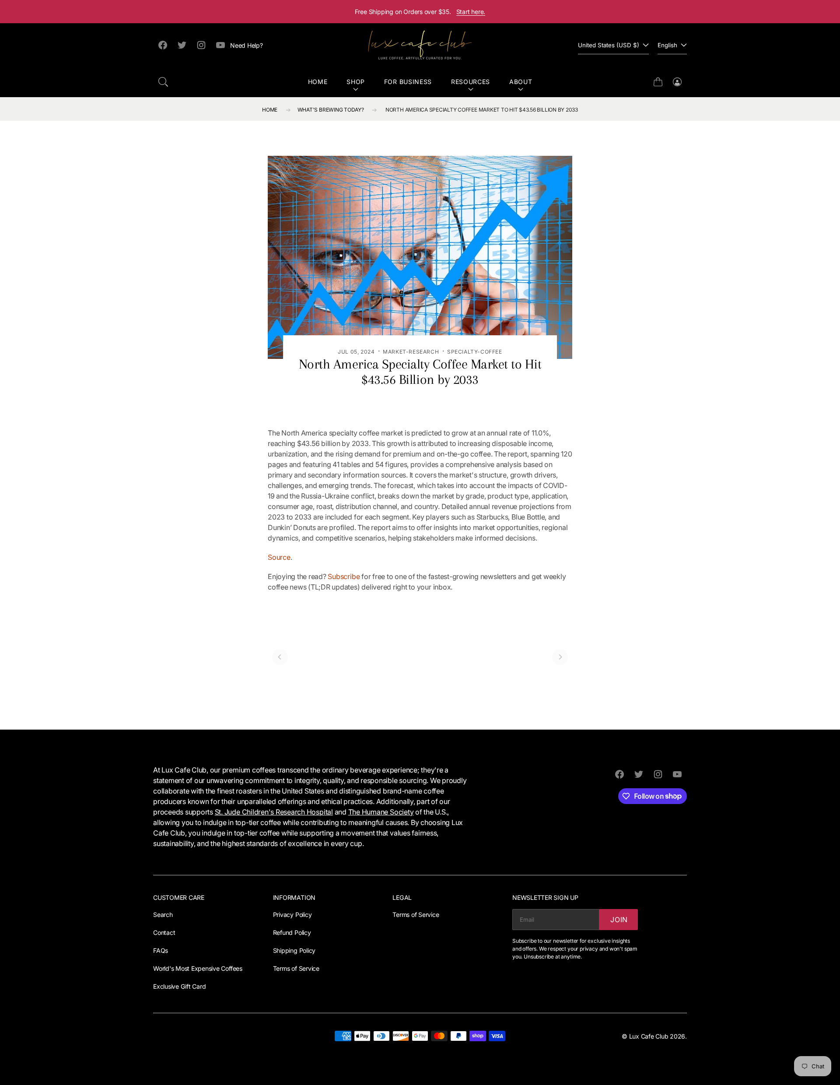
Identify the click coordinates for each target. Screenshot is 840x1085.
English (667, 45)
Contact (164, 932)
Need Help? (246, 45)
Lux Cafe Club (648, 1036)
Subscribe (344, 576)
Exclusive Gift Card (179, 986)
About (520, 81)
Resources (470, 81)
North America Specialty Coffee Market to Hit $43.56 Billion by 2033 (481, 109)
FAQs (160, 950)
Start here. (471, 11)
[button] (163, 81)
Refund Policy (292, 932)
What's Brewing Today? (331, 109)
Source (279, 557)
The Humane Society (381, 812)
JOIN (619, 919)
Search (163, 914)
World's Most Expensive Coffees (197, 968)
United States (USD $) (608, 45)
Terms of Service (296, 968)
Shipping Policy (294, 950)
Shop (355, 81)
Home (318, 81)
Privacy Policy (292, 914)
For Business (408, 81)
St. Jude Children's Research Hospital (274, 812)
